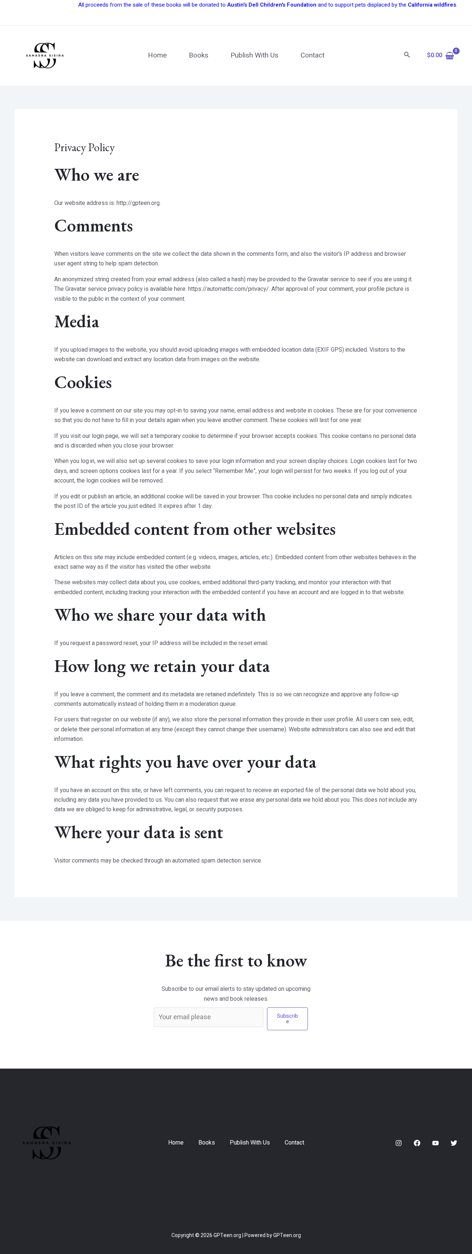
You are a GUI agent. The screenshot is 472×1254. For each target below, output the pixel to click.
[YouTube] (435, 1143)
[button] (407, 55)
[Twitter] (454, 1143)
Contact (312, 55)
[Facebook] (417, 1143)
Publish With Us (254, 55)
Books (198, 55)
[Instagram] (398, 1143)
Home (157, 55)
